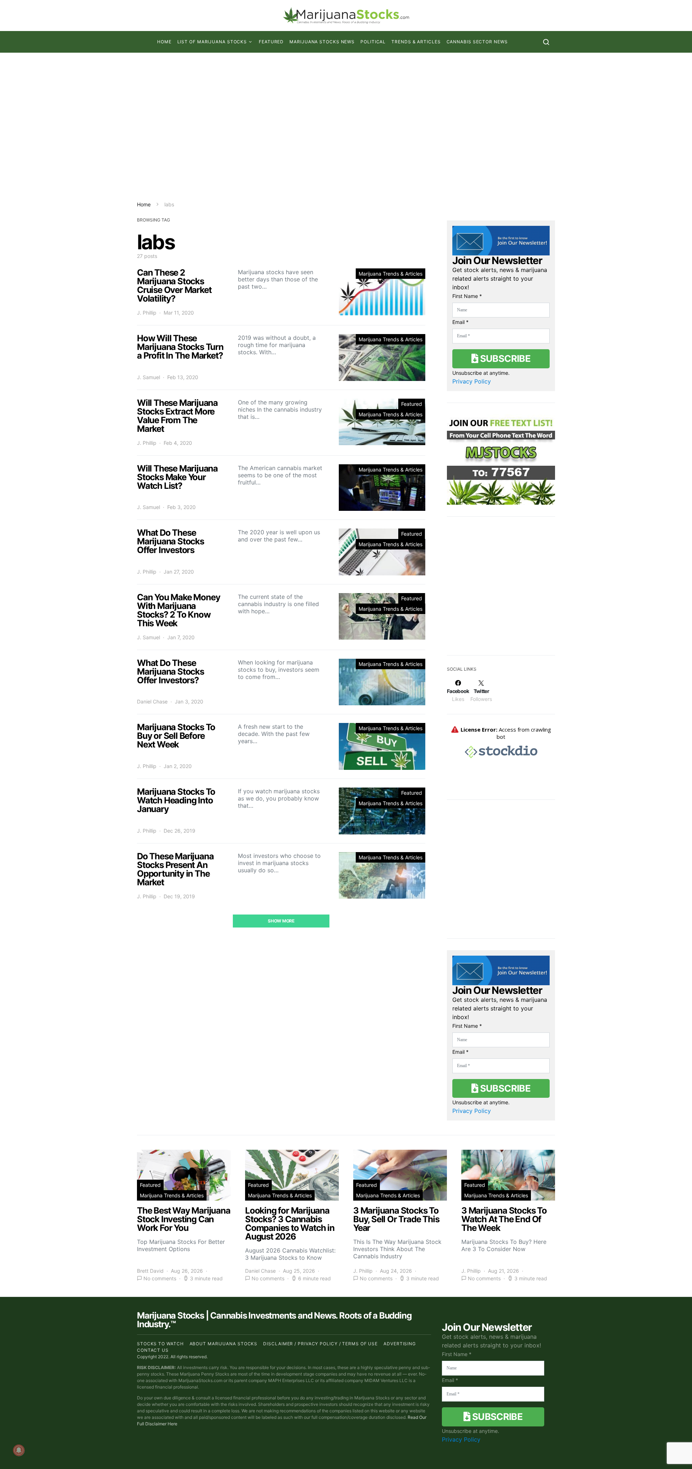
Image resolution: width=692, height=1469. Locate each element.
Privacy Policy (471, 381)
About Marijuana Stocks (224, 1343)
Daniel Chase (152, 701)
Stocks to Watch (160, 1343)
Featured (271, 41)
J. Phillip (146, 313)
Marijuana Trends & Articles (390, 274)
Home (164, 41)
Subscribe (504, 358)
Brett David (150, 1271)
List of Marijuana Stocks (212, 41)
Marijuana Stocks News (322, 41)
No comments (159, 1278)
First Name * (467, 296)
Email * (460, 322)
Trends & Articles (415, 41)
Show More (281, 921)
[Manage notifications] (19, 1450)
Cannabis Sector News (477, 41)
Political (373, 41)
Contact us (153, 1350)
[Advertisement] (346, 126)
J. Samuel (148, 377)
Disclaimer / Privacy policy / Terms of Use (320, 1343)
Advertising (399, 1343)
